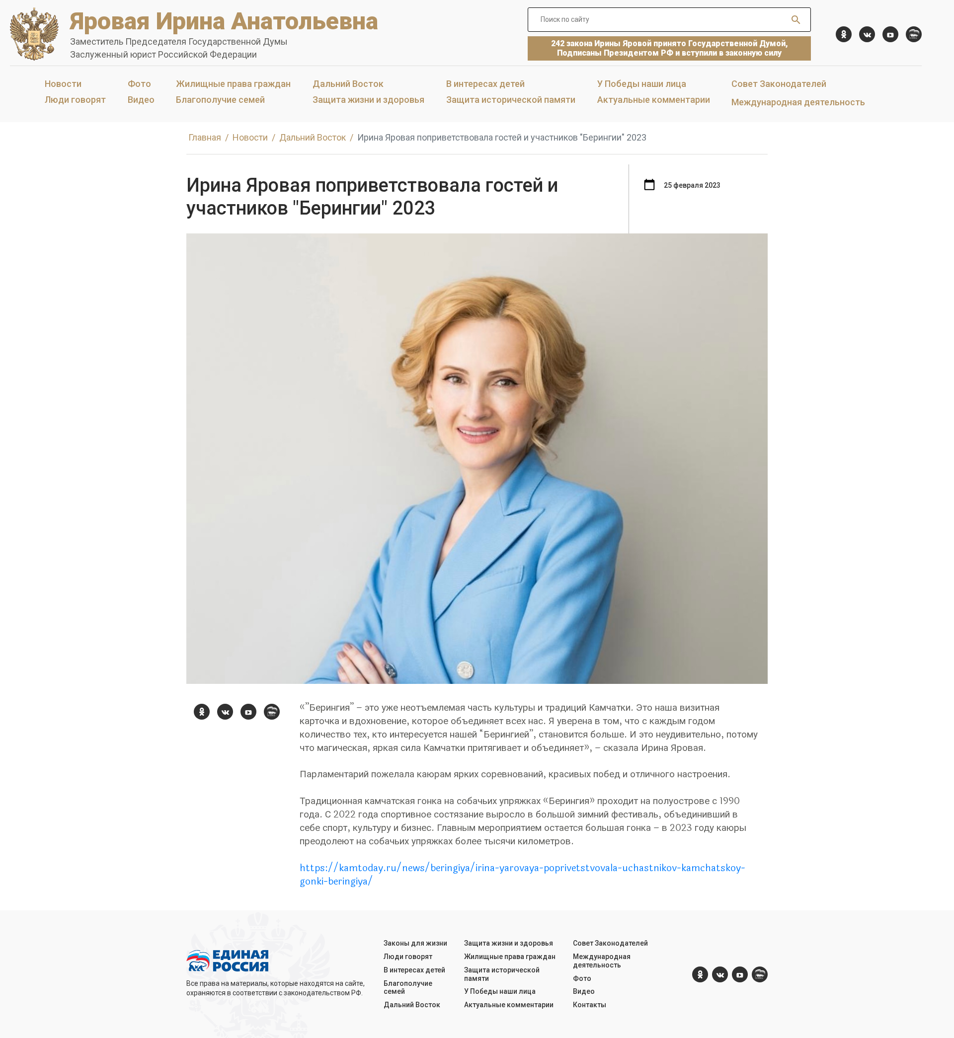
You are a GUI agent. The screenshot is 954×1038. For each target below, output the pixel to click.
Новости (63, 83)
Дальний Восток (348, 83)
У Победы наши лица (641, 83)
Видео (141, 99)
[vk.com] (867, 34)
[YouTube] (890, 34)
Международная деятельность (798, 102)
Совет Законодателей (778, 83)
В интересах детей (485, 83)
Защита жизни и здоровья (368, 99)
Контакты (589, 1005)
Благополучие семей (220, 99)
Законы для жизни (415, 943)
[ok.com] (844, 34)
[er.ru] (914, 34)
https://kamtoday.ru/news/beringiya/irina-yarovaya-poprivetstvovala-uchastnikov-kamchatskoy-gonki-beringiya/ (522, 875)
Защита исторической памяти (510, 99)
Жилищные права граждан (233, 83)
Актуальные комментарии (653, 99)
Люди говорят (75, 99)
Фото (139, 83)
